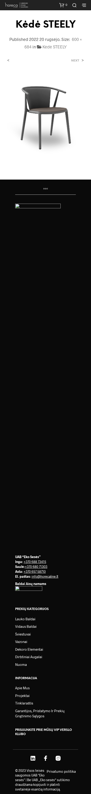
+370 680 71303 (36, 567)
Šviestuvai (23, 634)
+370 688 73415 (35, 562)
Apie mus (22, 688)
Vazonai (21, 641)
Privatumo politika (61, 771)
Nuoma (21, 664)
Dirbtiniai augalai (28, 657)
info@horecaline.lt (45, 576)
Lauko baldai (25, 619)
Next (75, 60)
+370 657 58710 (35, 572)
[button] (63, 5)
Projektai (22, 695)
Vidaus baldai (26, 626)
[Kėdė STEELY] (45, 116)
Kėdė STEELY (54, 46)
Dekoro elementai (29, 649)
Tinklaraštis (24, 703)
